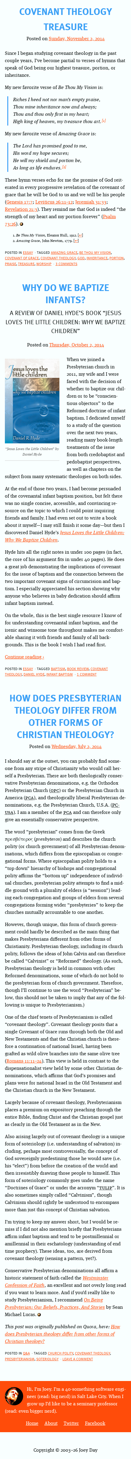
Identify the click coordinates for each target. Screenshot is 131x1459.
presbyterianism (19, 1358)
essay (28, 252)
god (81, 258)
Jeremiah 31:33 (90, 202)
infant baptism (59, 674)
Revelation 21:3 (21, 209)
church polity (60, 1353)
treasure (26, 263)
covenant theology (58, 258)
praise (10, 263)
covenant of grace (22, 258)
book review (78, 668)
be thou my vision (95, 252)
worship (43, 263)
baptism (58, 668)
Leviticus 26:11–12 (54, 202)
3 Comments (66, 263)
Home (32, 1423)
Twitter (71, 1423)
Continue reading (24, 657)
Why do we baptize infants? (65, 293)
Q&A (26, 1353)
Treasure (66, 26)
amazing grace (64, 252)
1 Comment (87, 674)
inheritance (97, 258)
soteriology (47, 1358)
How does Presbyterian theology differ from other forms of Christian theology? (65, 715)
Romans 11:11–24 (24, 1061)
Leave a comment (77, 1358)
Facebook (95, 1423)
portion (116, 258)
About (51, 1423)
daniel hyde (33, 674)
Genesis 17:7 (19, 202)
